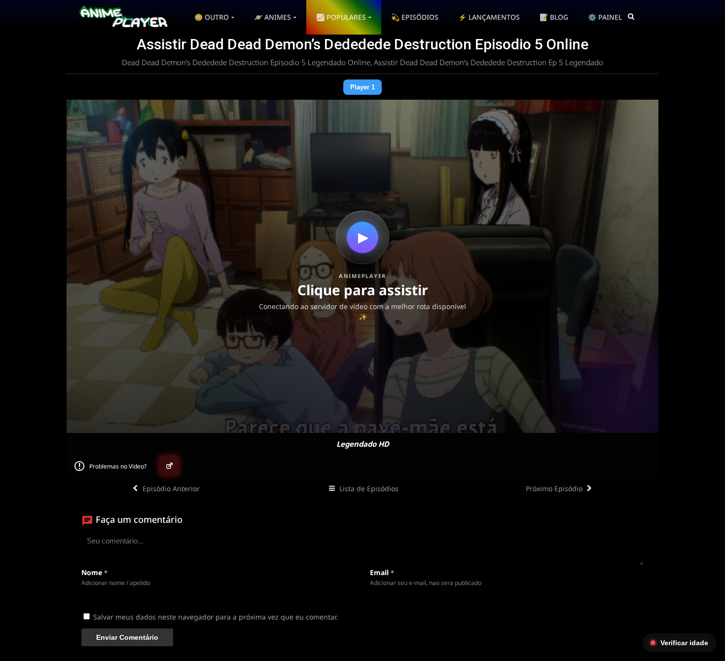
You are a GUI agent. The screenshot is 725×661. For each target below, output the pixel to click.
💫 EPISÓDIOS (414, 17)
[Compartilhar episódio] (169, 465)
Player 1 (362, 87)
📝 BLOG (554, 17)
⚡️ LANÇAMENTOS (489, 17)
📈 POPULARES (341, 17)
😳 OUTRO (211, 17)
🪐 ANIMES (272, 17)
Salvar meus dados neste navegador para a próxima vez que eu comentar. (215, 617)
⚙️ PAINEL (605, 17)
